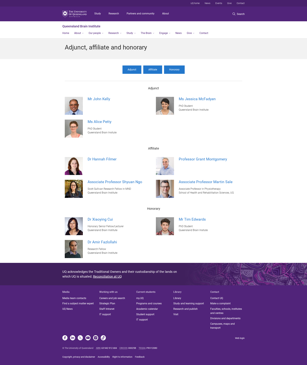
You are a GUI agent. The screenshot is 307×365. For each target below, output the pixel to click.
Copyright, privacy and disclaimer (78, 357)
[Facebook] (64, 338)
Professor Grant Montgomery (203, 159)
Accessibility (104, 357)
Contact (241, 3)
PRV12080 (151, 348)
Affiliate (152, 69)
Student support (145, 314)
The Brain (146, 33)
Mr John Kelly (99, 99)
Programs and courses (149, 303)
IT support (105, 314)
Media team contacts (74, 298)
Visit (175, 314)
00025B (132, 348)
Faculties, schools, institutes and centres (226, 311)
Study (97, 13)
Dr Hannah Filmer (102, 159)
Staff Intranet (106, 308)
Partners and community (140, 13)
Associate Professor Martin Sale (205, 182)
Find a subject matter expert (78, 303)
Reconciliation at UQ (107, 276)
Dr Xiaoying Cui (100, 219)
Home (65, 33)
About (165, 13)
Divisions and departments (225, 318)
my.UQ (140, 298)
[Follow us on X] (80, 338)
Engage (163, 33)
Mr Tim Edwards (192, 219)
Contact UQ (216, 298)
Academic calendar (147, 308)
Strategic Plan (107, 303)
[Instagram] (95, 338)
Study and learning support (188, 303)
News (207, 3)
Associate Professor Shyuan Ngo (115, 182)
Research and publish (185, 308)
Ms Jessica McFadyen (197, 99)
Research (114, 13)
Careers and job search (112, 298)
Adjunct (132, 69)
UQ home (195, 3)
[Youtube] (88, 338)
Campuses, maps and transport (222, 325)
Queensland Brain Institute (81, 26)
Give (229, 3)
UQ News (67, 308)
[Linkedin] (72, 338)
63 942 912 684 (109, 348)
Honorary (174, 69)
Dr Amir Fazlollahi (102, 242)
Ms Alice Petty (99, 122)
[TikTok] (103, 338)
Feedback (140, 357)
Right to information (122, 357)
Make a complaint (220, 303)
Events (218, 3)
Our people (95, 33)
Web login (240, 338)
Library (177, 298)
